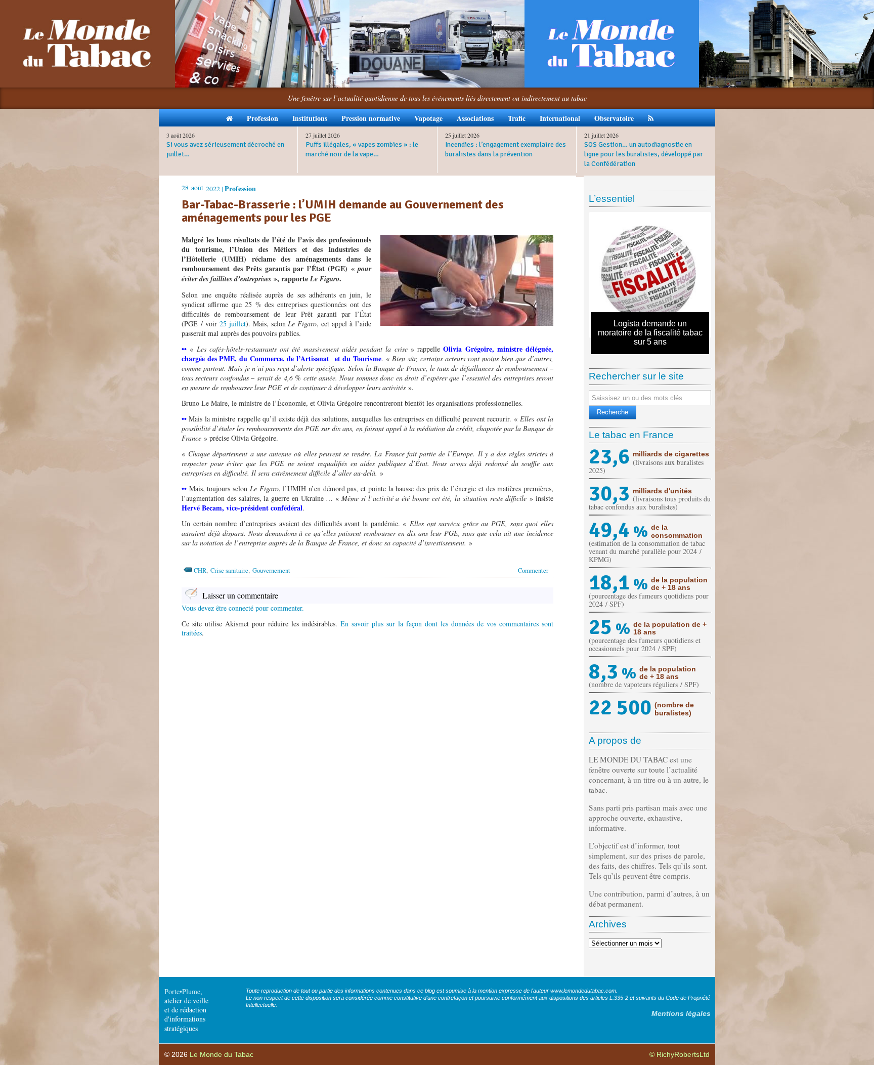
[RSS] (651, 117)
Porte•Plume (182, 991)
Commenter (533, 570)
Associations (475, 118)
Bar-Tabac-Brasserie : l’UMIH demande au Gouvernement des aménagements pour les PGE (343, 211)
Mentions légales (681, 1013)
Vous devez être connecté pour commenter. (243, 608)
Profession (262, 118)
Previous (575, 275)
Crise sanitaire (229, 570)
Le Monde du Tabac (221, 1054)
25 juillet (233, 323)
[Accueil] (229, 117)
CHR (200, 570)
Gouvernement (271, 570)
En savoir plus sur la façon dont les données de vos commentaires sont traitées (367, 628)
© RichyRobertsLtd (679, 1054)
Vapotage (428, 118)
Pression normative (370, 118)
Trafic (517, 118)
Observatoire (614, 118)
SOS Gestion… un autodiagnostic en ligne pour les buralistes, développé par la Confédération (643, 154)
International (560, 118)
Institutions (309, 118)
